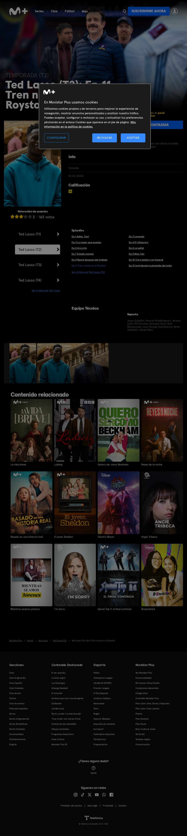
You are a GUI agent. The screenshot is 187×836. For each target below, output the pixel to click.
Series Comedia (17, 729)
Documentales (16, 734)
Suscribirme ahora (148, 11)
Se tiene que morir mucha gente (67, 698)
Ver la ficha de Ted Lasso (46, 290)
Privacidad (108, 805)
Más (85, 11)
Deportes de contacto (104, 724)
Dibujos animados (60, 729)
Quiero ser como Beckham (113, 464)
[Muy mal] (12, 216)
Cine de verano (16, 703)
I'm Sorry (59, 609)
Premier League (101, 688)
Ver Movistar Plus (144, 673)
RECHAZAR (104, 137)
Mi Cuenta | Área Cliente (148, 683)
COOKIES (122, 805)
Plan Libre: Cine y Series (147, 708)
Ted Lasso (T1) (29, 234)
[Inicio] (18, 11)
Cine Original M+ (17, 678)
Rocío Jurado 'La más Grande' (66, 713)
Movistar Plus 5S (59, 744)
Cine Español (15, 683)
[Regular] (21, 216)
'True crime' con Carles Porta (65, 719)
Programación (101, 744)
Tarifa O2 (140, 734)
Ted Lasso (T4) (29, 280)
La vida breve (18, 464)
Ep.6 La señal (136, 248)
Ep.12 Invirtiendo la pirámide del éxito (150, 265)
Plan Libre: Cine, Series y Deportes (152, 703)
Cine (54, 11)
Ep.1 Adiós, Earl (80, 236)
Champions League (103, 678)
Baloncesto (99, 703)
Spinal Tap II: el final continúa (114, 609)
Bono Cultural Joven (146, 729)
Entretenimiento (17, 739)
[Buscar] (124, 11)
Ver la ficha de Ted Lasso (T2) (88, 272)
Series (39, 11)
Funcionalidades (144, 678)
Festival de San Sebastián (63, 724)
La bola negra (58, 678)
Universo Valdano (102, 698)
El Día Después (101, 693)
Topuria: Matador (102, 719)
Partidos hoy (100, 739)
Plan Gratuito (142, 719)
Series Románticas (18, 724)
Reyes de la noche (151, 464)
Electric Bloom (106, 536)
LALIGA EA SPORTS (102, 683)
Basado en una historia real (27, 536)
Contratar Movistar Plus (147, 698)
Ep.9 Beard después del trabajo (89, 259)
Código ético (142, 693)
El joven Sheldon (63, 536)
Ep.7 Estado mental (83, 253)
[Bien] (26, 216)
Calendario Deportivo (104, 734)
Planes (139, 713)
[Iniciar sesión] (174, 11)
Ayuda (94, 773)
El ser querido (58, 673)
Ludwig (58, 464)
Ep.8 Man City (136, 253)
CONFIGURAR (56, 137)
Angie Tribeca (149, 536)
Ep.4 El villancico (138, 242)
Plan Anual (141, 724)
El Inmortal (56, 693)
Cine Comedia (16, 688)
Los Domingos (58, 683)
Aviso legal (92, 805)
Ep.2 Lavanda (136, 236)
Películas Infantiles (18, 708)
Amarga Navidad (59, 688)
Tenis (96, 708)
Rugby (96, 713)
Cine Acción (15, 693)
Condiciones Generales (147, 688)
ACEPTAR (133, 137)
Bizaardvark (148, 609)
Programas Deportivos (62, 734)
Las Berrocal (57, 708)
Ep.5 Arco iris (79, 248)
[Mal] (17, 216)
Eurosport (98, 729)
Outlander (56, 703)
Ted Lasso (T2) (30, 249)
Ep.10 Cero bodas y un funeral (146, 259)
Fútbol (70, 11)
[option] (23, 363)
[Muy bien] (30, 216)
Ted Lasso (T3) (30, 265)
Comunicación (143, 744)
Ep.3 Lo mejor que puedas (86, 242)
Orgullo (13, 744)
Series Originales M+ (19, 719)
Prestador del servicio (71, 805)
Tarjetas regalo (143, 739)
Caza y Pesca (57, 739)
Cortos (12, 698)
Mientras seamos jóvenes (25, 609)
